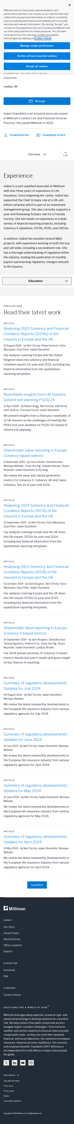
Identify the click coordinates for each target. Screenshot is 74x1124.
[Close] (70, 5)
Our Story (9, 927)
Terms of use (8, 1086)
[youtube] (23, 1062)
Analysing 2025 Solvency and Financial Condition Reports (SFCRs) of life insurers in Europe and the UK (36, 334)
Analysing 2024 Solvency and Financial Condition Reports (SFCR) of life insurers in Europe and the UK (36, 511)
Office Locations (13, 945)
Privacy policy (9, 1091)
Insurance (9, 970)
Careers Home (12, 994)
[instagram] (31, 1062)
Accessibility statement (12, 1101)
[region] (37, 36)
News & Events (12, 939)
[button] (6, 1062)
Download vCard (54, 135)
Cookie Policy (43, 38)
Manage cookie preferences (37, 45)
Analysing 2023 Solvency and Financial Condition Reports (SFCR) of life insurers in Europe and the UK (36, 572)
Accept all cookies (37, 66)
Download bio (19, 135)
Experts (8, 951)
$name (6, 1096)
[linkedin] (14, 1062)
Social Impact (11, 933)
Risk (6, 976)
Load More (37, 885)
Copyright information (12, 1081)
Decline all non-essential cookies (37, 55)
